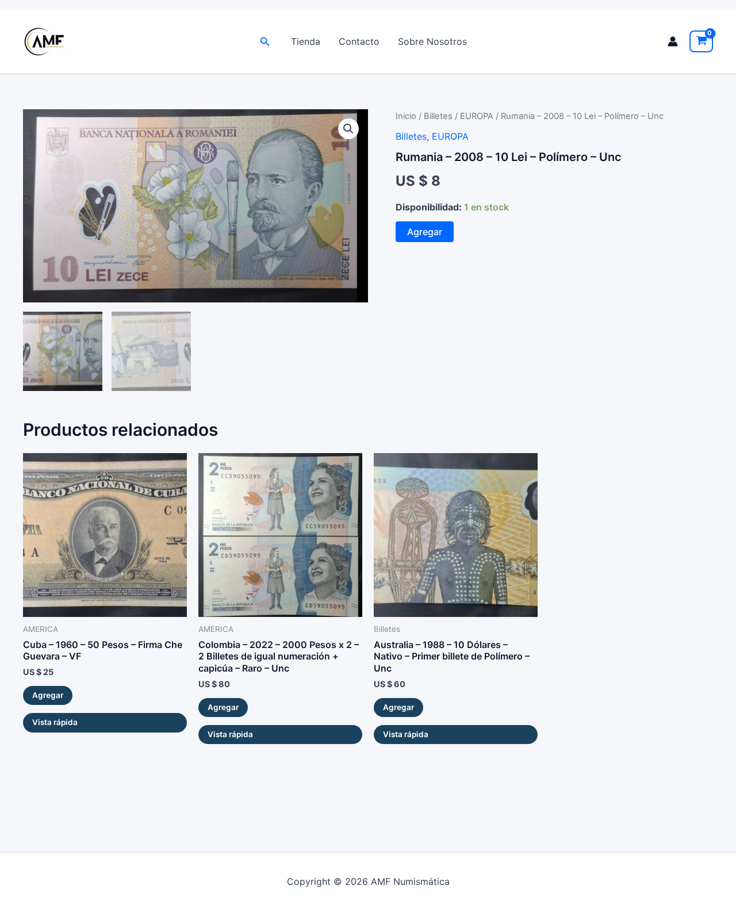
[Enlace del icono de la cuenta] (673, 41)
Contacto (359, 41)
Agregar (424, 231)
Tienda (305, 41)
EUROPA (476, 116)
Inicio (406, 116)
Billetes (438, 116)
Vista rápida (55, 722)
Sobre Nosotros (432, 41)
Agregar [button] (47, 695)
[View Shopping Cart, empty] (701, 41)
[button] (265, 41)
